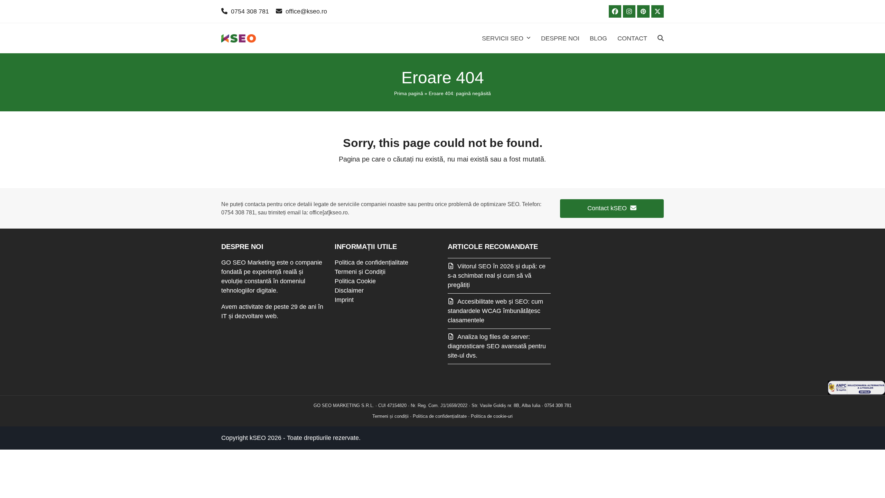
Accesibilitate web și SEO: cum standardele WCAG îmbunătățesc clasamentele (495, 311)
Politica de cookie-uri (492, 416)
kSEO (258, 437)
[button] (660, 38)
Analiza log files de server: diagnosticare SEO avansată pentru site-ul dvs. (497, 346)
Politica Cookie (355, 281)
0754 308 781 (250, 11)
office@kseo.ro (306, 11)
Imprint (344, 299)
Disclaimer (349, 290)
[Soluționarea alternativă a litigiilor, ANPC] (856, 392)
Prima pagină (408, 93)
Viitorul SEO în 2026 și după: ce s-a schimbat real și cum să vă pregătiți (497, 275)
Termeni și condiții (390, 416)
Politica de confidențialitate (371, 262)
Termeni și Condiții (360, 271)
